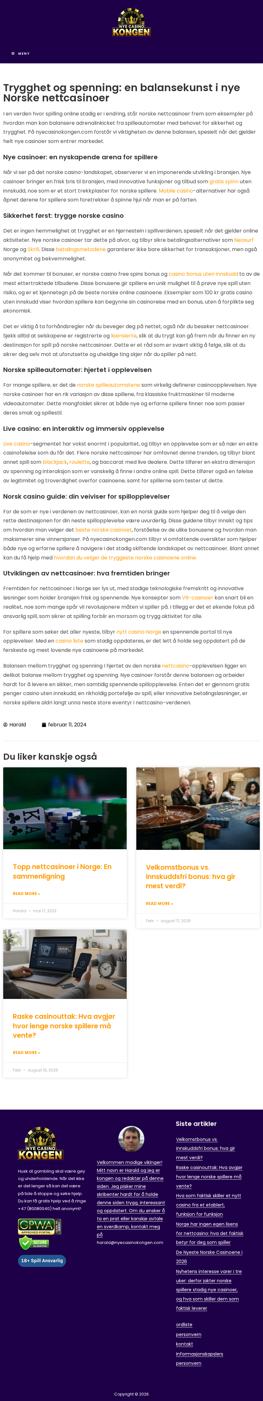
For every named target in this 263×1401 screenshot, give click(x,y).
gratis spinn (224, 181)
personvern (188, 1334)
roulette (79, 462)
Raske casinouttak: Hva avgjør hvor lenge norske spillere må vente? (64, 1026)
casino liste (69, 641)
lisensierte (123, 335)
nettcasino (175, 665)
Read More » (26, 893)
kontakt (184, 1344)
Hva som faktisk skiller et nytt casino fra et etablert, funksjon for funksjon (208, 1204)
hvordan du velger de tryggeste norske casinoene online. (125, 557)
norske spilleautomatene (108, 385)
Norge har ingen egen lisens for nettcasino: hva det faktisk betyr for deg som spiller (209, 1233)
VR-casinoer (197, 597)
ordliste (184, 1324)
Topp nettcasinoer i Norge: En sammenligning (62, 871)
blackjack (55, 462)
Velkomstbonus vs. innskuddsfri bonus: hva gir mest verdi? (190, 877)
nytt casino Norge (138, 632)
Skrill (33, 249)
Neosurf (244, 240)
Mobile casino (176, 190)
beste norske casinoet (103, 530)
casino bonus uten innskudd (203, 274)
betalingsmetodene (81, 249)
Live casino (16, 443)
